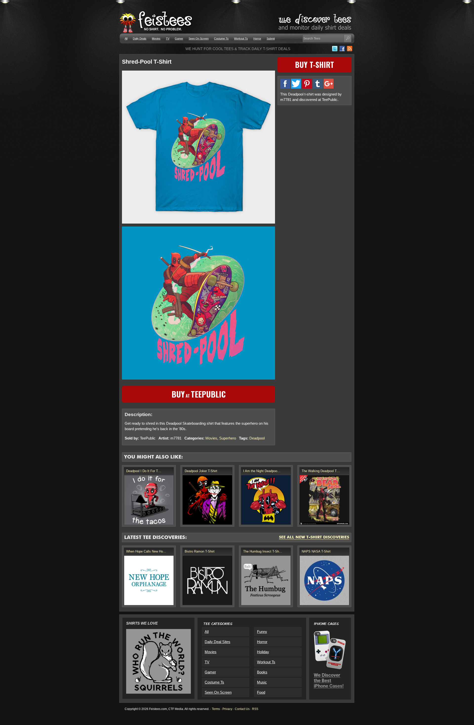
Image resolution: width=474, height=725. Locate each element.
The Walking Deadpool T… (321, 471)
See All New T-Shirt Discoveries (314, 537)
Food (261, 692)
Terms (216, 709)
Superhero (227, 438)
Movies (156, 38)
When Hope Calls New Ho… (146, 551)
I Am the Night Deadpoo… (261, 471)
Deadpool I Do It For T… (143, 471)
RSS (255, 709)
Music (262, 682)
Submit (271, 38)
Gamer (179, 38)
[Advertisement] (314, 142)
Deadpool (257, 438)
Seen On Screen (199, 38)
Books (262, 672)
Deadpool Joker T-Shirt (201, 471)
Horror (257, 38)
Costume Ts (221, 38)
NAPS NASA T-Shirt (316, 551)
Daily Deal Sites (217, 642)
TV (167, 38)
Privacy (227, 709)
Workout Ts (241, 38)
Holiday (263, 652)
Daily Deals (139, 38)
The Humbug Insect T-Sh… (262, 551)
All (126, 38)
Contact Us (242, 709)
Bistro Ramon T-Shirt (200, 551)
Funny (262, 632)
